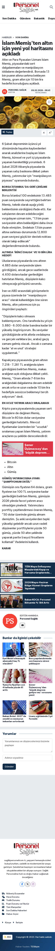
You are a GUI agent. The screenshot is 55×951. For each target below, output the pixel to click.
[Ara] (51, 7)
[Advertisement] (27, 807)
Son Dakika (9, 18)
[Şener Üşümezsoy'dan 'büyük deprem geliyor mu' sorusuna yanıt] (41, 676)
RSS (9, 937)
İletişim (19, 922)
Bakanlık (39, 18)
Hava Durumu (12, 897)
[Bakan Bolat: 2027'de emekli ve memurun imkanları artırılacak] (14, 707)
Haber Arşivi (12, 914)
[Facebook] (22, 884)
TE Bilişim (35, 947)
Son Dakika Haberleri (16, 910)
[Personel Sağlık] (10, 621)
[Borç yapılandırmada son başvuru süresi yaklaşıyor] (41, 649)
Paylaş (9, 132)
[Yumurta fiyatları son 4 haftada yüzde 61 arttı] (14, 676)
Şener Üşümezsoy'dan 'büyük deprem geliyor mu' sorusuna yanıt (40, 690)
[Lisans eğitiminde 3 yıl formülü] (41, 707)
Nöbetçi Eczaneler (15, 893)
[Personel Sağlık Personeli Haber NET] (27, 7)
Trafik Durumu (13, 900)
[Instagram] (33, 884)
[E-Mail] (22, 625)
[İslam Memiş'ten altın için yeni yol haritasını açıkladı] (27, 112)
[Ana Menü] (3, 7)
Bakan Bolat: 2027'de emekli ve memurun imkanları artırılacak (14, 719)
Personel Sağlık (29, 619)
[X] (27, 884)
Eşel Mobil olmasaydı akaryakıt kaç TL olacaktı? (14, 661)
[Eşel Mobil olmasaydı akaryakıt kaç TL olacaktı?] (14, 649)
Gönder (9, 766)
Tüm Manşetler (13, 907)
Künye (8, 922)
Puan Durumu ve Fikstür (17, 904)
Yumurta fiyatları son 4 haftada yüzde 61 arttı (14, 687)
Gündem (25, 18)
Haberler (7, 37)
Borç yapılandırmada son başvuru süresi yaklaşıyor (40, 661)
